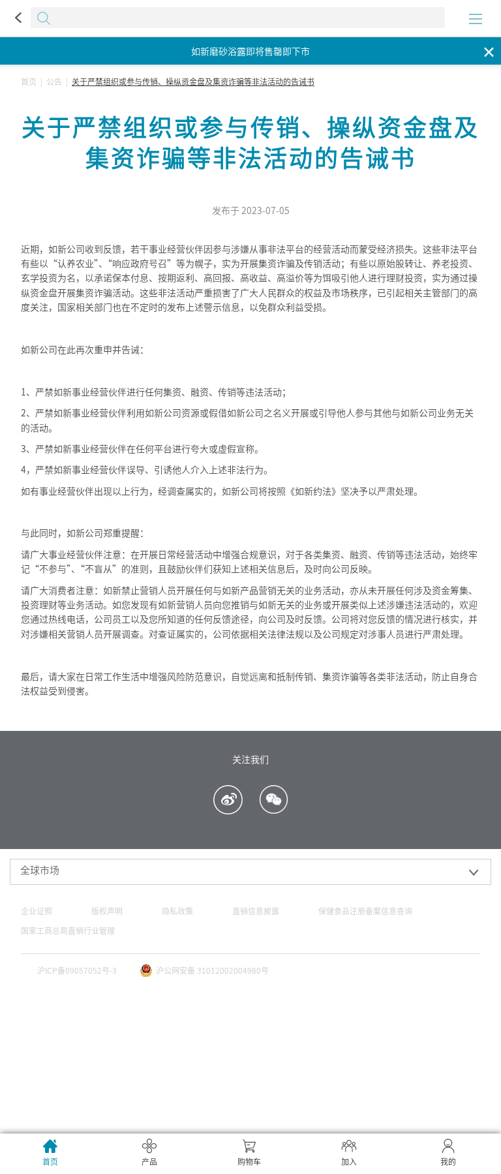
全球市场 (39, 870)
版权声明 (107, 911)
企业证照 (36, 911)
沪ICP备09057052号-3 (77, 970)
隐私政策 (177, 911)
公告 (54, 81)
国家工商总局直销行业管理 (68, 931)
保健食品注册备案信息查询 (365, 911)
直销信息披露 (255, 911)
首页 (29, 81)
